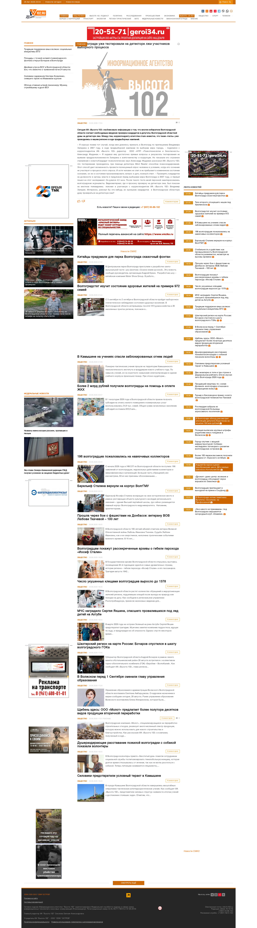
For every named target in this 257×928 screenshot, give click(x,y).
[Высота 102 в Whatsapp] (227, 11)
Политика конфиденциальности (36, 922)
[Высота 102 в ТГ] (219, 11)
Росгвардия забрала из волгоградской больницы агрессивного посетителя (207, 409)
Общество (82, 123)
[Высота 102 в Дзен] (215, 11)
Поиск (225, 2)
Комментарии (171, 202)
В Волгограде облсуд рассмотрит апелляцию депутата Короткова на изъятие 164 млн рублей (213, 421)
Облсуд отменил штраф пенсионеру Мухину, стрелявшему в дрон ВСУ (46, 86)
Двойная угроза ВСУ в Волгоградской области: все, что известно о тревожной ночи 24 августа (47, 68)
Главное (28, 43)
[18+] (231, 11)
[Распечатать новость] (178, 44)
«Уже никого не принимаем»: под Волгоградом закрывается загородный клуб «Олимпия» (211, 511)
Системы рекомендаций (33, 902)
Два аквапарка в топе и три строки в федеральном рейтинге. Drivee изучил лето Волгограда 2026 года (213, 375)
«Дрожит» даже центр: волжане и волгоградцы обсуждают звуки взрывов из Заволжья (211, 479)
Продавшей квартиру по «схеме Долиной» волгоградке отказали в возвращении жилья (211, 386)
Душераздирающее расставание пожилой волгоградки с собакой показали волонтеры (211, 354)
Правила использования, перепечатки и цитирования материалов (77, 922)
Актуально (30, 221)
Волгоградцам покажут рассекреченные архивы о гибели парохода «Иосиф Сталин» (211, 277)
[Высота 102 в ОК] (207, 11)
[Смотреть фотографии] (226, 196)
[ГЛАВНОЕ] (128, 84)
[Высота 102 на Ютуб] (211, 11)
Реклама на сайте (31, 898)
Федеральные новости (36, 394)
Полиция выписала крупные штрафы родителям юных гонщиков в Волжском (213, 432)
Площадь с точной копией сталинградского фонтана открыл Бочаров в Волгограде (45, 59)
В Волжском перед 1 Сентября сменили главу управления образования (210, 329)
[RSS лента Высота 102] (223, 894)
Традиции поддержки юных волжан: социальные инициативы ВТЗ (48, 50)
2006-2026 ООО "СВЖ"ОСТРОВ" (37, 894)
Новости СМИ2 (129, 252)
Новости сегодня (53, 2)
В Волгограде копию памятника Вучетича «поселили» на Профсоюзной (211, 500)
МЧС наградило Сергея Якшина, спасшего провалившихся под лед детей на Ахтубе (211, 297)
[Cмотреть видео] (220, 320)
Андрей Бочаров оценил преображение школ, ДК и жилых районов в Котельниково (212, 467)
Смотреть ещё (128, 883)
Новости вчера (73, 2)
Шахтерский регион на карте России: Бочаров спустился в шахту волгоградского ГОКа (213, 318)
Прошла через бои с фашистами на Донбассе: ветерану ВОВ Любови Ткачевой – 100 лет (212, 266)
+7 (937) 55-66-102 (150, 207)
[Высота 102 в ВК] (203, 11)
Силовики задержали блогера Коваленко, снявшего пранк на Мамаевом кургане (44, 77)
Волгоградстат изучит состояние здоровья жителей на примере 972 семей (212, 213)
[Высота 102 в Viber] (223, 11)
